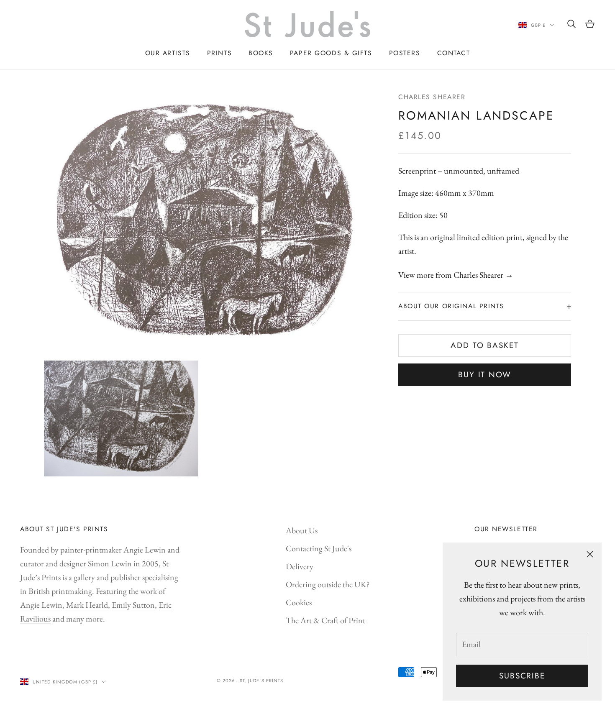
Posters (404, 53)
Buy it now (484, 375)
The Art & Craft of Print (325, 620)
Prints (219, 53)
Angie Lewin (41, 604)
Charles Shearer (431, 97)
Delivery (299, 566)
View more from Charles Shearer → (455, 275)
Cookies (299, 602)
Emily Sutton (133, 604)
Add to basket (485, 345)
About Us (302, 530)
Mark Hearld (87, 604)
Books (261, 53)
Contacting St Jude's (318, 548)
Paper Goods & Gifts (331, 53)
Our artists (167, 53)
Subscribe (522, 675)
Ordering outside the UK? (328, 584)
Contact (453, 53)
